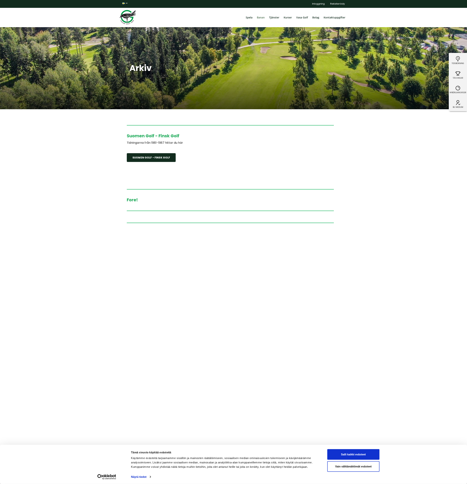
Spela (249, 17)
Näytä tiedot (138, 476)
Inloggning (318, 3)
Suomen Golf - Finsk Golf (151, 157)
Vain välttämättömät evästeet (353, 466)
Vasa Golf (302, 17)
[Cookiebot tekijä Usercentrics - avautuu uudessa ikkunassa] (107, 477)
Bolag (315, 17)
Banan (261, 17)
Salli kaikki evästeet (353, 454)
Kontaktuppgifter (334, 17)
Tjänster (274, 17)
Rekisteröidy (337, 3)
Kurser (288, 17)
